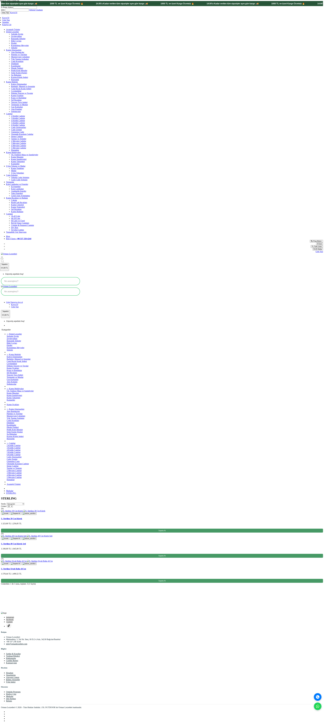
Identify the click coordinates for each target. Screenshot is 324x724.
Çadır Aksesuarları (18, 127)
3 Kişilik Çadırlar (18, 118)
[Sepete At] (15, 513)
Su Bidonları (16, 75)
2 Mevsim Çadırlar (18, 141)
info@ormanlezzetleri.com (16, 644)
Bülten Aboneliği (13, 680)
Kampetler (15, 164)
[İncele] (5, 513)
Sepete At (162, 531)
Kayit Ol (13, 13)
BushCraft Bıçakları (19, 202)
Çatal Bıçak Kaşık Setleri (21, 89)
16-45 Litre (15, 216)
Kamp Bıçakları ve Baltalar (17, 198)
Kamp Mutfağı (12, 82)
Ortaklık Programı (13, 692)
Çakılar (14, 200)
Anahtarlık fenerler (18, 191)
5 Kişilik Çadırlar (18, 123)
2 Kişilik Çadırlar (18, 116)
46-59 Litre (15, 218)
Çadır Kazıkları (17, 61)
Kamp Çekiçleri (17, 205)
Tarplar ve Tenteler (18, 139)
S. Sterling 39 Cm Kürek (11, 519)
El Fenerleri (16, 186)
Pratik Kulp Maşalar (19, 70)
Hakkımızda (11, 658)
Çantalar (9, 214)
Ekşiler (14, 43)
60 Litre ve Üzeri (18, 221)
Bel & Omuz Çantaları (20, 223)
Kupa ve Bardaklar (18, 98)
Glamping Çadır (17, 132)
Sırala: (3, 504)
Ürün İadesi (10, 682)
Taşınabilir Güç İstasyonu (16, 232)
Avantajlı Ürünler (13, 29)
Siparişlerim (11, 675)
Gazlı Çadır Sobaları (19, 180)
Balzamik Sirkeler (18, 39)
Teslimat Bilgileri (13, 656)
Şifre (3, 10)
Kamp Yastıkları (17, 168)
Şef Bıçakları (16, 100)
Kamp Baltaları (17, 212)
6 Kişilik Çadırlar (18, 125)
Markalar (9, 491)
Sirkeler (14, 48)
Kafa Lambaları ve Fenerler (17, 184)
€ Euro (319, 244)
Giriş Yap (6, 20)
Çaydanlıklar (16, 91)
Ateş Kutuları (16, 109)
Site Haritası (11, 699)
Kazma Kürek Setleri (19, 77)
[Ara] (317, 697)
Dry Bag (14, 227)
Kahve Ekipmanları (19, 84)
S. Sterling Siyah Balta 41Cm (13, 569)
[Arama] (76, 281)
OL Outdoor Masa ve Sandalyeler (24, 155)
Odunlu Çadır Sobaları (20, 177)
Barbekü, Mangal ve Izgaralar (23, 86)
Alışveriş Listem (12, 677)
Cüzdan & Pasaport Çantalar (22, 225)
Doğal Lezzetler (12, 32)
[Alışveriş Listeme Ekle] (29, 513)
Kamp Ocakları (17, 95)
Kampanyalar (11, 663)
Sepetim (5, 22)
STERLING (11, 493)
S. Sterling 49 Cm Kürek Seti (13, 544)
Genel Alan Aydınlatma (20, 196)
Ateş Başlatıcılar (17, 52)
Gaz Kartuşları (17, 107)
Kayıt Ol (5, 18)
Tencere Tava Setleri (19, 102)
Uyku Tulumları (17, 173)
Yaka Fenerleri (17, 193)
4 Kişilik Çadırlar (18, 120)
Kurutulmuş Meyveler (20, 45)
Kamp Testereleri (18, 207)
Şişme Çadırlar (17, 136)
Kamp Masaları (17, 157)
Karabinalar (16, 66)
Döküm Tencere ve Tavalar (22, 93)
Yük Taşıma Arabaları (20, 59)
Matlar (13, 171)
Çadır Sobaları (12, 175)
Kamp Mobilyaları (13, 152)
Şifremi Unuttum (36, 10)
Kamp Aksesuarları (13, 50)
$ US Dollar (318, 249)
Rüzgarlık (15, 80)
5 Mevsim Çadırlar (18, 148)
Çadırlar (9, 114)
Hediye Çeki (11, 694)
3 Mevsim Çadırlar (18, 143)
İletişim (9, 701)
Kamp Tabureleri (18, 161)
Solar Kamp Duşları (19, 73)
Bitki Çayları (16, 41)
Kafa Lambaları (17, 189)
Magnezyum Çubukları (20, 57)
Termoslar (10, 182)
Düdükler (15, 64)
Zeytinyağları (16, 36)
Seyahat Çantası (17, 230)
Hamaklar (15, 150)
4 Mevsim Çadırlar (18, 146)
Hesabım (9, 673)
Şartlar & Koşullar (13, 654)
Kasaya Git (6, 25)
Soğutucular (16, 111)
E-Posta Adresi (7, 7)
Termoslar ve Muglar (19, 105)
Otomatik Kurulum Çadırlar (22, 134)
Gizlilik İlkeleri (12, 661)
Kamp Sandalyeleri (18, 159)
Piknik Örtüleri (17, 68)
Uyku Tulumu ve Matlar (15, 166)
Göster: (4, 506)
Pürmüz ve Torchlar (19, 54)
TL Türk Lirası (317, 246)
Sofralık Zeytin (17, 34)
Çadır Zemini (16, 130)
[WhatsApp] (317, 706)
